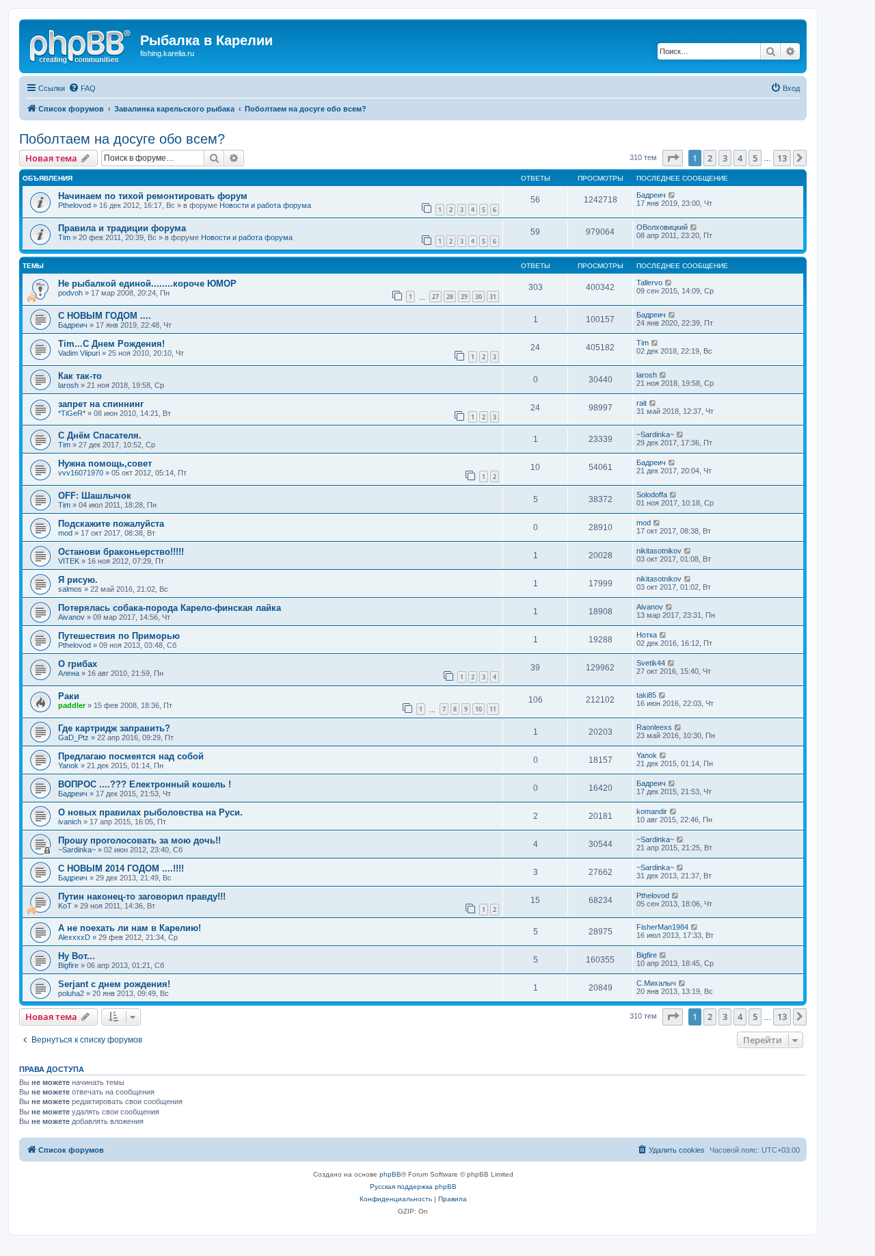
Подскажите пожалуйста (111, 524)
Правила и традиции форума (122, 228)
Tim (64, 237)
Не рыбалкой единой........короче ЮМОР (147, 283)
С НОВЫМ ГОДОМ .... (104, 316)
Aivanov (71, 617)
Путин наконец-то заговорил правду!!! (142, 896)
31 (492, 296)
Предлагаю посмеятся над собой (131, 756)
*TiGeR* (71, 413)
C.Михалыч (656, 983)
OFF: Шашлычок (94, 495)
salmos (70, 589)
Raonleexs (654, 727)
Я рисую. (78, 580)
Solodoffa (651, 494)
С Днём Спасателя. (100, 435)
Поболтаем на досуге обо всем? (122, 138)
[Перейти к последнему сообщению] (672, 195)
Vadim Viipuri (79, 353)
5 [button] (755, 158)
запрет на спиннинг (101, 404)
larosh (68, 385)
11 (492, 709)
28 (449, 296)
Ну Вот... (76, 956)
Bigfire (68, 965)
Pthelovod (74, 205)
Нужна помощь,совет (105, 463)
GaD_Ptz (73, 737)
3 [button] (725, 158)
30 (478, 296)
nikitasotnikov (659, 551)
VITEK (68, 561)
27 (435, 296)
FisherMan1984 (662, 927)
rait (641, 403)
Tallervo (649, 282)
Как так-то (80, 376)
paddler (71, 705)
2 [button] (710, 158)
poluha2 (71, 993)
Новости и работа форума (265, 205)
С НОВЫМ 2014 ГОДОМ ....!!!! (121, 868)
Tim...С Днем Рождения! (111, 344)
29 (464, 296)
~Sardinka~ (655, 434)
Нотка (646, 635)
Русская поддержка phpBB (413, 1186)
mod (65, 533)
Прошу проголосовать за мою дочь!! (139, 840)
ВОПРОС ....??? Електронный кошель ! (144, 784)
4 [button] (740, 158)
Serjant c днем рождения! (114, 984)
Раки (68, 696)
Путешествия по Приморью (119, 636)
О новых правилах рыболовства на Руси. (150, 812)
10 (478, 709)
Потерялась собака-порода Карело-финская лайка (169, 608)
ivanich (69, 821)
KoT (65, 906)
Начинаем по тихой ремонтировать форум (152, 196)
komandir (651, 811)
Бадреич (651, 195)
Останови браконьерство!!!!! (121, 552)
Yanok (68, 765)
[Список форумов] (81, 44)
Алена (68, 673)
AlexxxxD (74, 937)
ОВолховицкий (662, 227)
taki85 (646, 695)
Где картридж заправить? (114, 728)
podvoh (70, 293)
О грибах (77, 664)
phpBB (390, 1174)
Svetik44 (650, 663)
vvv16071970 (80, 473)
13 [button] (782, 158)
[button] (672, 158)
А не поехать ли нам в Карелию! (129, 928)
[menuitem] (82, 88)
